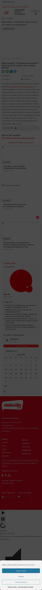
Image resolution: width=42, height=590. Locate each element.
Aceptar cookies (21, 571)
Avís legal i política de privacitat (25, 587)
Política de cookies (12, 587)
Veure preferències (21, 582)
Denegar (21, 576)
